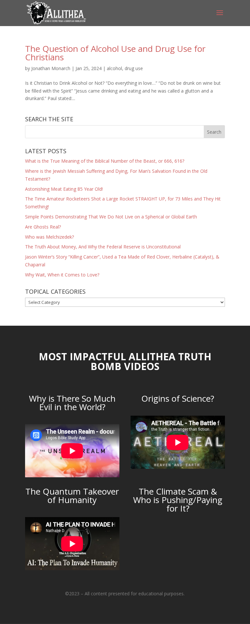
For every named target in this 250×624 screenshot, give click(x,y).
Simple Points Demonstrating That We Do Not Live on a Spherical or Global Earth (111, 217)
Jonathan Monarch (50, 68)
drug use (134, 68)
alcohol (114, 68)
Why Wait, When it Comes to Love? (62, 275)
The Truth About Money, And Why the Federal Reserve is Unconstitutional (103, 247)
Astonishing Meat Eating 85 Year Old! (64, 189)
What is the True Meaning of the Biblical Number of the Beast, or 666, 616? (104, 161)
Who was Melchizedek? (49, 237)
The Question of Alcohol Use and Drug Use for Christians (115, 53)
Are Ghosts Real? (43, 227)
